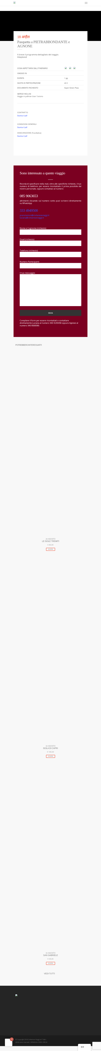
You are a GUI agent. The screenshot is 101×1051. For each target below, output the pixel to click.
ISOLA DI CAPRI (50, 748)
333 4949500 (29, 210)
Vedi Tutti (49, 974)
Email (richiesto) (27, 239)
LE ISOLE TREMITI (50, 541)
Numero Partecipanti (29, 261)
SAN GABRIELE (50, 955)
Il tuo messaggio (27, 273)
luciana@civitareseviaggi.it (32, 217)
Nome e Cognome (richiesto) (33, 228)
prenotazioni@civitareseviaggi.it (34, 215)
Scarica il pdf (22, 115)
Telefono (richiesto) (29, 250)
